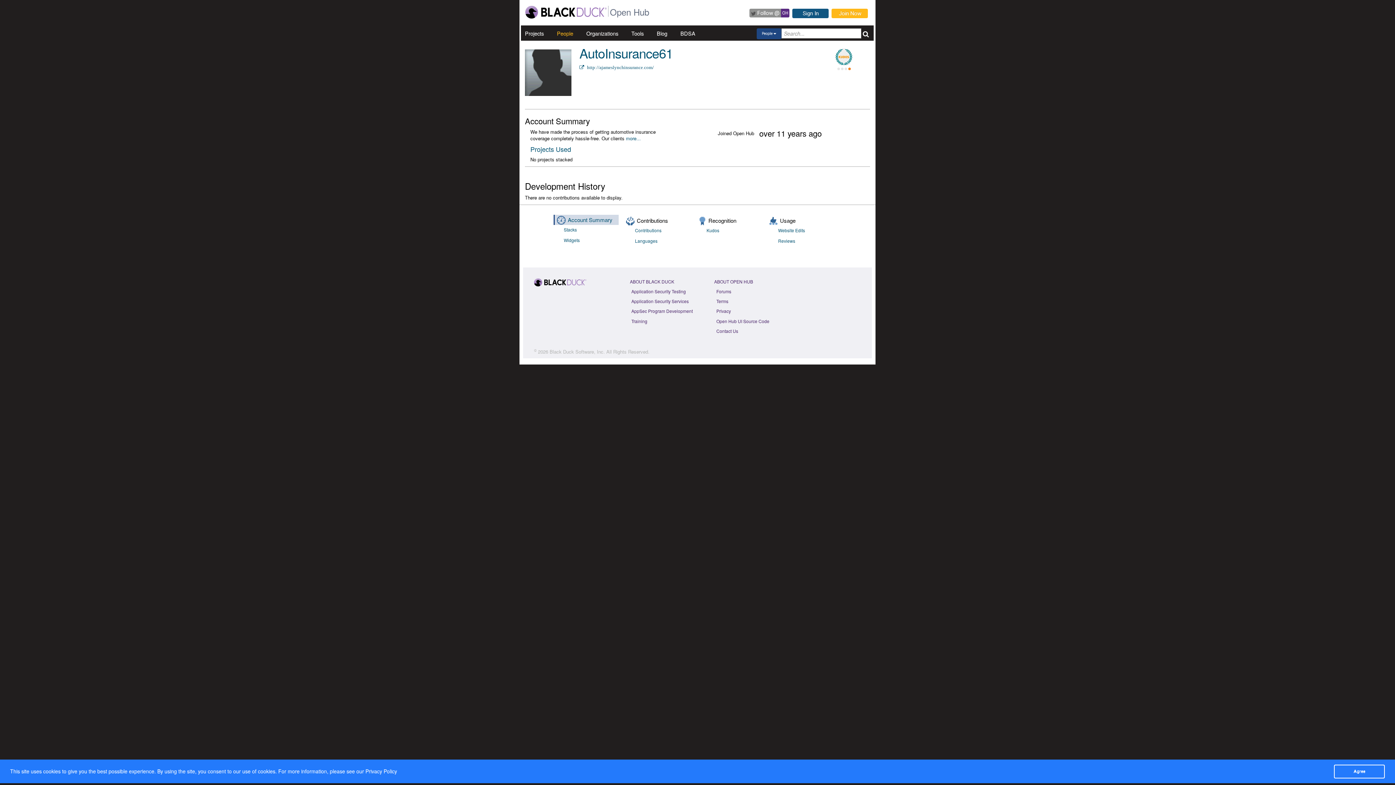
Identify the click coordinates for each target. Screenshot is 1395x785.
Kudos (713, 230)
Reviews (786, 241)
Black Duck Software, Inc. (577, 351)
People (565, 33)
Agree (1359, 771)
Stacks (570, 229)
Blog (662, 33)
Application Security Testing (658, 291)
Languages (646, 241)
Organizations (602, 33)
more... (633, 138)
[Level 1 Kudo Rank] (844, 57)
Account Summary (590, 220)
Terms (722, 301)
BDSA (687, 33)
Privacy (723, 311)
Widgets (572, 240)
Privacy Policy (381, 771)
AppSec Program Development (662, 311)
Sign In (811, 13)
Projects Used (550, 149)
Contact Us (727, 331)
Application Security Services (660, 301)
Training (639, 321)
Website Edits (791, 230)
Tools (637, 33)
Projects (534, 33)
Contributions (648, 230)
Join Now (850, 13)
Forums (723, 291)
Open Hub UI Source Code (742, 321)
